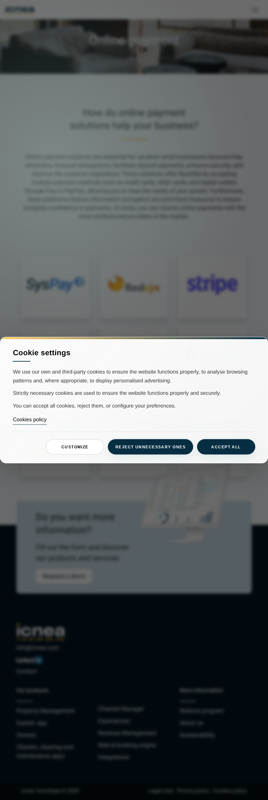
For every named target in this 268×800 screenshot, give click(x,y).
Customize (75, 446)
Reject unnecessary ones (150, 446)
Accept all (226, 446)
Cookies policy (29, 420)
